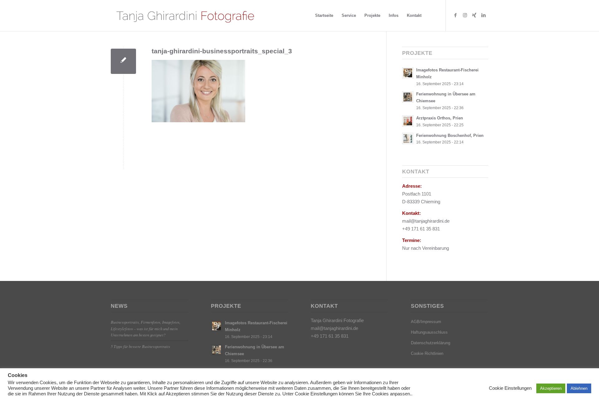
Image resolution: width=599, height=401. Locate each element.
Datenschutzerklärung (430, 343)
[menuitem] (324, 15)
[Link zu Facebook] (455, 15)
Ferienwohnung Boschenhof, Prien (450, 135)
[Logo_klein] (185, 15)
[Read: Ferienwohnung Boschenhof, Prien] (407, 138)
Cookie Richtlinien (427, 353)
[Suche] (432, 15)
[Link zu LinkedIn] (483, 15)
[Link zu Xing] (474, 15)
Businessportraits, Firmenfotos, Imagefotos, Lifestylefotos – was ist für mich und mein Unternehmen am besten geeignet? (145, 328)
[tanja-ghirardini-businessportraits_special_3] (123, 61)
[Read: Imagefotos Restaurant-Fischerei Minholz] (407, 73)
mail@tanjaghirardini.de (334, 328)
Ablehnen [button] (579, 388)
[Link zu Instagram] (465, 15)
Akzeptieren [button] (551, 388)
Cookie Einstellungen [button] (510, 388)
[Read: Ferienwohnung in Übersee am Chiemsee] (407, 97)
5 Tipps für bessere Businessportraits (140, 346)
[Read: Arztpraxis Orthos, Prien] (407, 121)
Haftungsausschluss (429, 332)
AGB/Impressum (426, 321)
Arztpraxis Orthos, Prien (439, 118)
